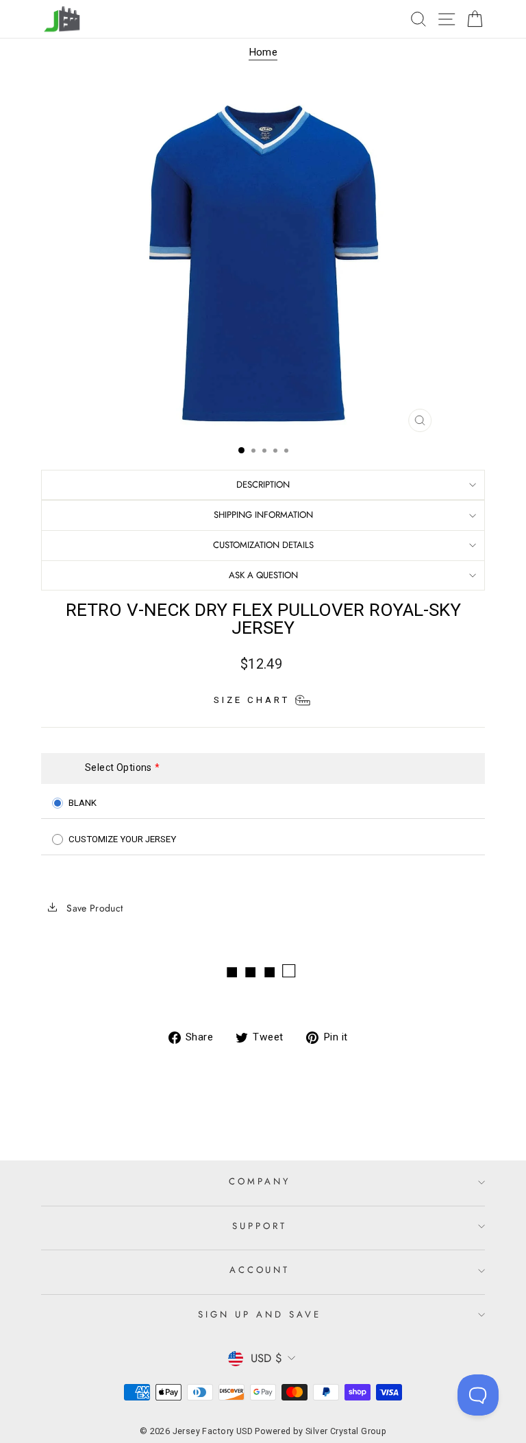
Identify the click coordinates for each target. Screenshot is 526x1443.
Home (263, 52)
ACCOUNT (259, 1269)
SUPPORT (259, 1225)
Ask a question (263, 575)
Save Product (93, 908)
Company (259, 1181)
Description (263, 484)
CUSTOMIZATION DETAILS (263, 544)
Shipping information (263, 514)
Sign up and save (259, 1314)
